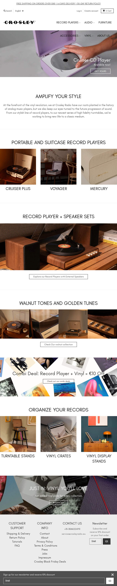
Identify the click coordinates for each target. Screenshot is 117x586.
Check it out (58, 502)
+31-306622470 (72, 529)
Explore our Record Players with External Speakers (58, 276)
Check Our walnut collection (58, 344)
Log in (79, 11)
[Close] (112, 574)
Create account (91, 11)
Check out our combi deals (58, 381)
